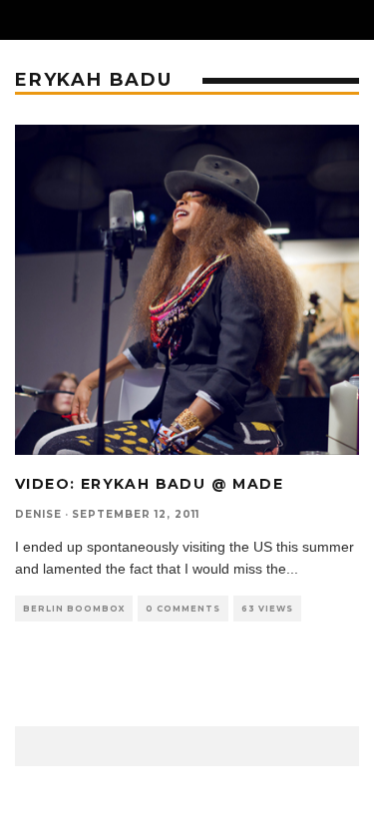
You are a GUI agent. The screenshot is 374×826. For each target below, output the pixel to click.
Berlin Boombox (74, 609)
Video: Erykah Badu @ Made (149, 484)
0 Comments (183, 609)
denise (38, 514)
